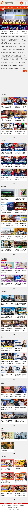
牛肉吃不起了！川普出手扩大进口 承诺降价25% (14, 62)
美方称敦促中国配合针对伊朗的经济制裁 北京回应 (14, 68)
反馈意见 (10, 505)
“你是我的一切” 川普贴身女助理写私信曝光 (14, 36)
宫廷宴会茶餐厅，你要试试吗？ (6, 494)
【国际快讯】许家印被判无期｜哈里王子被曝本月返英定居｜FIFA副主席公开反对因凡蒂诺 (20, 237)
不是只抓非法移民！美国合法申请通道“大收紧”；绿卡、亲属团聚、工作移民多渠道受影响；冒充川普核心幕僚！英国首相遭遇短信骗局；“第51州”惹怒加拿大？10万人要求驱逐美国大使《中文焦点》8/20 (7, 153)
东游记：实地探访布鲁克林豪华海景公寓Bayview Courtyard (7, 316)
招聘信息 (22, 505)
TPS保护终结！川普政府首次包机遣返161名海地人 (14, 49)
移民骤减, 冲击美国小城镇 (20, 408)
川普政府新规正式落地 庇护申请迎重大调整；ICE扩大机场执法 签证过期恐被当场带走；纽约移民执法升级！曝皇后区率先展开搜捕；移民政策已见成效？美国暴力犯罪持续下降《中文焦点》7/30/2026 (20, 165)
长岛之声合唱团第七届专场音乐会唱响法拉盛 (6, 421)
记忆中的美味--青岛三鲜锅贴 (21, 481)
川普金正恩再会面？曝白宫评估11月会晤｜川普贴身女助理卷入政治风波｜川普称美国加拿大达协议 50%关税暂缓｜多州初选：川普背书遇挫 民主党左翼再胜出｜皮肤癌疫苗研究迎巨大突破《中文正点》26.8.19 (20, 107)
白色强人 (18, 439)
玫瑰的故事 (4, 450)
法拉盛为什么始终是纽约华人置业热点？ (20, 375)
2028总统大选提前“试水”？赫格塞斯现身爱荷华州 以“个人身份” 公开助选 (5, 32)
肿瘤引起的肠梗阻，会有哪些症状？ (6, 284)
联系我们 (16, 505)
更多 (25, 71)
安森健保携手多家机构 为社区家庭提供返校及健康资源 (6, 408)
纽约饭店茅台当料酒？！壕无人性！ (5, 469)
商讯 (21, 7)
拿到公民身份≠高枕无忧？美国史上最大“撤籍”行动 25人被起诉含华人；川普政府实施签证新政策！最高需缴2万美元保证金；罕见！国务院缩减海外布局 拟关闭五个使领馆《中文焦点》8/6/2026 (7, 165)
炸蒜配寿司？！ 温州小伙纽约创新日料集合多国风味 (20, 494)
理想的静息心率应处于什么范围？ (6, 271)
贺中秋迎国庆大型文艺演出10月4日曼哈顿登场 (7, 395)
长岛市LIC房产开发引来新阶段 (7, 304)
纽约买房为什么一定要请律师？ (6, 375)
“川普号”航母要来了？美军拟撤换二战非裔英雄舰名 (14, 52)
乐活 (16, 7)
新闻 (8, 7)
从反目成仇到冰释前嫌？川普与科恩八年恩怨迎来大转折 (14, 59)
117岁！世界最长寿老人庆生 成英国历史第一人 (14, 46)
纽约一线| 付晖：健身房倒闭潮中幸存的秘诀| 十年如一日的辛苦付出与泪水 (7, 362)
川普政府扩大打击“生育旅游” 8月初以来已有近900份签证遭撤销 (14, 43)
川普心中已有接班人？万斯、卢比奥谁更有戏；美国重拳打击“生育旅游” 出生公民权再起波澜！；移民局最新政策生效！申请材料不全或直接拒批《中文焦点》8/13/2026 (21, 153)
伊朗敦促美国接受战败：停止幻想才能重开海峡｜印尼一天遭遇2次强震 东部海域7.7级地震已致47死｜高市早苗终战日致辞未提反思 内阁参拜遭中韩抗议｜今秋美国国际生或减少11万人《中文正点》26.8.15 (21, 132)
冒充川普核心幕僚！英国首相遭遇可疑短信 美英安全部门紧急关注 (23, 32)
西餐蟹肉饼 (17, 468)
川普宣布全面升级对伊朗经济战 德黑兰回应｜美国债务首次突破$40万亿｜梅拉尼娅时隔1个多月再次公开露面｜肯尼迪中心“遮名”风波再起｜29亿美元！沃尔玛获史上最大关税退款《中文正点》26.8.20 (7, 107)
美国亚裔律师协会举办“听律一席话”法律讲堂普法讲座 (20, 395)
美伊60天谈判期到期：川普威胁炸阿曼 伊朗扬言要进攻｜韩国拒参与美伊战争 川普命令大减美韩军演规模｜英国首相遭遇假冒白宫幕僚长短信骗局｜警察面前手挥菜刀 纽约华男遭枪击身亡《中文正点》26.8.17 (21, 119)
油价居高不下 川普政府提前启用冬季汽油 (13, 40)
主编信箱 (10, 507)
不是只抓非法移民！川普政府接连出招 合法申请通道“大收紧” (14, 32)
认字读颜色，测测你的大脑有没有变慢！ (20, 271)
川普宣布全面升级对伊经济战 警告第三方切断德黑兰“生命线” (20, 211)
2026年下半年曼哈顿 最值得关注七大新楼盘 (20, 304)
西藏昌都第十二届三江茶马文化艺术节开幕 (20, 250)
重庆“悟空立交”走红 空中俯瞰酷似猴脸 (6, 199)
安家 (12, 7)
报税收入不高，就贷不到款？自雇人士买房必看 (20, 362)
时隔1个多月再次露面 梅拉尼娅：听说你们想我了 (20, 199)
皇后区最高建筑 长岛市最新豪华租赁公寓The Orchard (7, 329)
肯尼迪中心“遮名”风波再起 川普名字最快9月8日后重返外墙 (20, 224)
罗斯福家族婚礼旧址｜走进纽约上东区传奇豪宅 (20, 329)
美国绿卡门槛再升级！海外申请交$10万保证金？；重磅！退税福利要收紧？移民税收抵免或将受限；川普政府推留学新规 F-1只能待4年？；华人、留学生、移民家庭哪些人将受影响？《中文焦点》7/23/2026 (7, 178)
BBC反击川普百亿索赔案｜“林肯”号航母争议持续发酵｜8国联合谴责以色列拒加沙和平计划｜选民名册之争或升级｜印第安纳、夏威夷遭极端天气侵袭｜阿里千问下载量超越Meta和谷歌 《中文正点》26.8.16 (7, 132)
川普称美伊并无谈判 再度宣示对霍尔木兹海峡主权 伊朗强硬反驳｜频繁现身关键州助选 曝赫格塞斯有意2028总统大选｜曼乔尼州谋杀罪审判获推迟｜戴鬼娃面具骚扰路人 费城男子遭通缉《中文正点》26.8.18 (7, 119)
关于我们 (4, 505)
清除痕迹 (16, 507)
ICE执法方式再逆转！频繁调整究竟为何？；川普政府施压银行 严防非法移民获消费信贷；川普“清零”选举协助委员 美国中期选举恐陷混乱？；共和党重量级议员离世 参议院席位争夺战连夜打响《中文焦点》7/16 (21, 178)
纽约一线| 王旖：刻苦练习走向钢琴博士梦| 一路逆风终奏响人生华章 (7, 349)
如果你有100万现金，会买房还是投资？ (21, 349)
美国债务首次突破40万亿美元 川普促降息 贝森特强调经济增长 (7, 224)
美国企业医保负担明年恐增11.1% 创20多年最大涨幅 (6, 250)
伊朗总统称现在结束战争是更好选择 (12, 65)
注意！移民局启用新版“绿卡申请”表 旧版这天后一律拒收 (6, 211)
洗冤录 (3, 439)
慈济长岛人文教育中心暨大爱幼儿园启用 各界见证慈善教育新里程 (20, 421)
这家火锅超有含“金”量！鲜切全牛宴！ (6, 481)
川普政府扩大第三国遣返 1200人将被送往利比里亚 (7, 237)
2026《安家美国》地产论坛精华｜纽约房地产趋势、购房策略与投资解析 (20, 316)
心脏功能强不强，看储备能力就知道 (20, 284)
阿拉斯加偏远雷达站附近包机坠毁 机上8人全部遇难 (14, 56)
